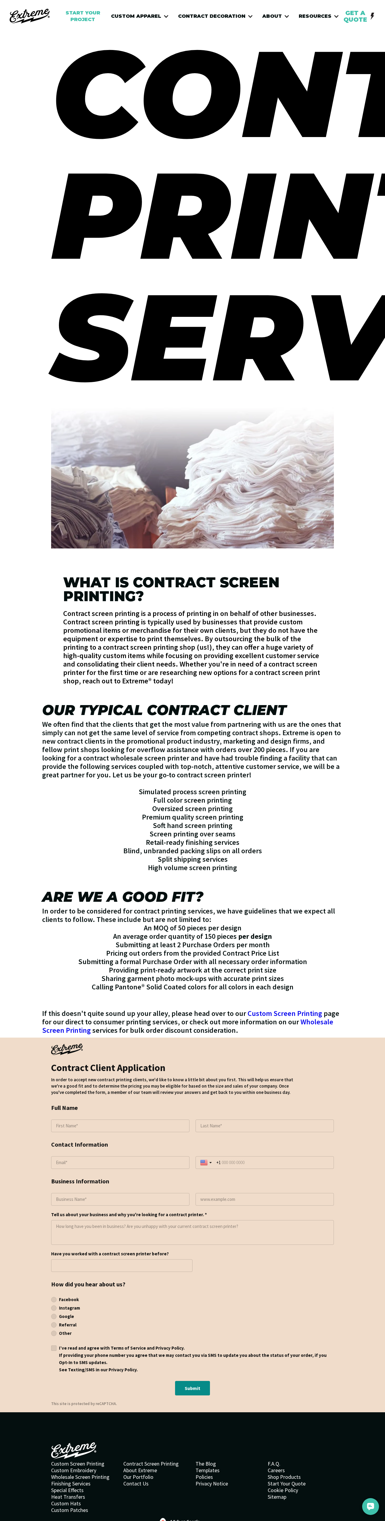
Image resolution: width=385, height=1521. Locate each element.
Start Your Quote (287, 1483)
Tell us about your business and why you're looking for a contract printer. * (129, 1214)
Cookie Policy (283, 1490)
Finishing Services (71, 1483)
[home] (29, 16)
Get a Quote (355, 16)
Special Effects (67, 1490)
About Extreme (140, 1470)
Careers (276, 1470)
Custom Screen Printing (285, 1013)
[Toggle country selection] (206, 1162)
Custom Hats (66, 1503)
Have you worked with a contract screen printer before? (110, 1254)
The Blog (206, 1463)
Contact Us (136, 1483)
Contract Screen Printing (151, 1463)
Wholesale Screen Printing (80, 1477)
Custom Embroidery (73, 1470)
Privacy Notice (212, 1483)
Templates (208, 1470)
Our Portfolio (138, 1477)
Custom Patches (69, 1510)
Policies (204, 1477)
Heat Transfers (68, 1497)
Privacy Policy (169, 1348)
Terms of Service (128, 1348)
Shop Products (284, 1477)
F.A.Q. (274, 1463)
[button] (141, 16)
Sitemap (277, 1497)
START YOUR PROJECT (83, 16)
